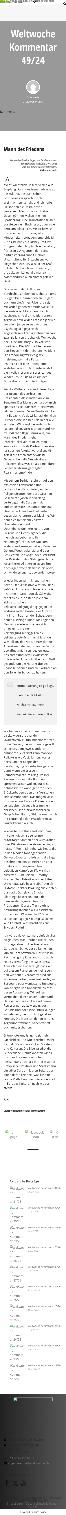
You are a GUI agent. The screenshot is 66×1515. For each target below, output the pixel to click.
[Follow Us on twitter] (15, 1483)
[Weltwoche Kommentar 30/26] (17, 1214)
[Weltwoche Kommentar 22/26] (17, 1372)
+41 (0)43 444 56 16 (21, 1457)
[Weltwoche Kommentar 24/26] (17, 1333)
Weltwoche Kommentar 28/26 (44, 1247)
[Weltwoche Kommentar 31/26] (17, 1195)
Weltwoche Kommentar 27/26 (44, 1266)
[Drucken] (14, 1134)
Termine (21, 0)
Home (3, 0)
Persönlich (48, 0)
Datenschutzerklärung (41, 1504)
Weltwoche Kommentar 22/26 (44, 1365)
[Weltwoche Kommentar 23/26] (17, 1352)
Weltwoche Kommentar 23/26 (44, 1345)
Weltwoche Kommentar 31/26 (44, 1188)
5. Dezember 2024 (33, 101)
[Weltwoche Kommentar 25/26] (17, 1313)
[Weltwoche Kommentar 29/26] (17, 1234)
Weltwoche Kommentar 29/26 (44, 1227)
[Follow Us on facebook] (7, 1483)
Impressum (15, 1504)
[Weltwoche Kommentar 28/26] (17, 1254)
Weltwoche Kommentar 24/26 (44, 1325)
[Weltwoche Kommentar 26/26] (17, 1293)
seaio (35, 97)
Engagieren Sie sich (11, 1)
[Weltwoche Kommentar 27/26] (17, 1274)
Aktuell (11, 0)
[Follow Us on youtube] (24, 1483)
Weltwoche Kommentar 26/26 (44, 1286)
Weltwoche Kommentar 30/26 (44, 1207)
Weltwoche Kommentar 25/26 (44, 1306)
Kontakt (33, 1506)
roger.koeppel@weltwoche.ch (28, 1463)
